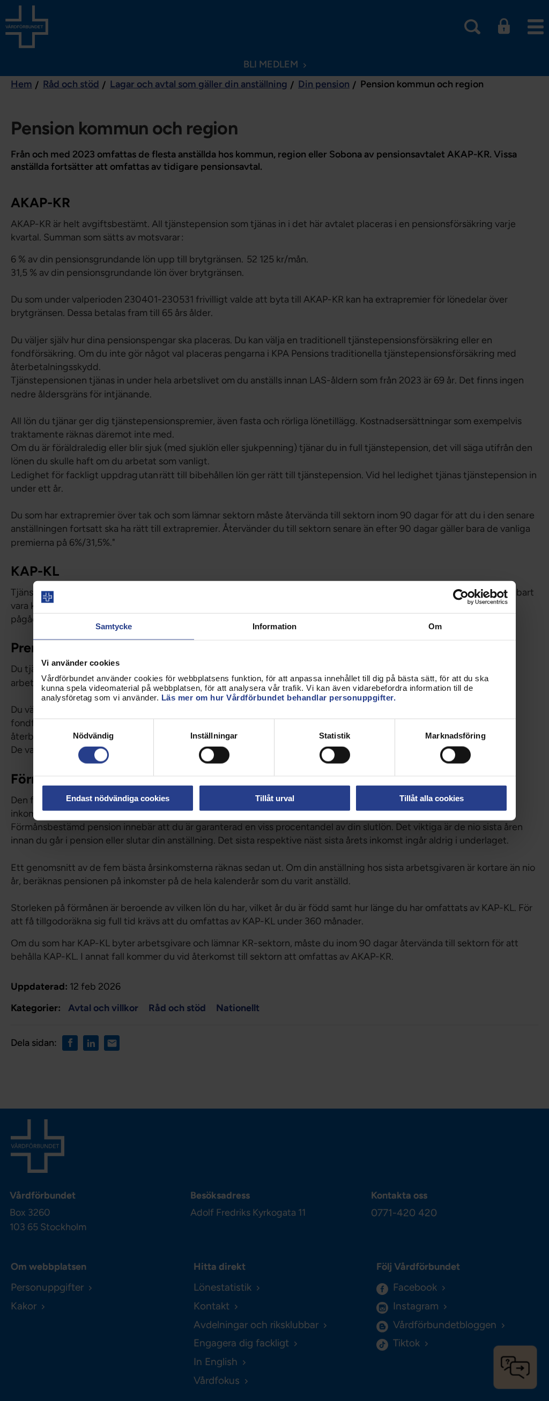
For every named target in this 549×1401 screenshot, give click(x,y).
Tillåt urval (274, 797)
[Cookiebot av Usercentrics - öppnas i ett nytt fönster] (461, 597)
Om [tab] (435, 626)
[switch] (214, 755)
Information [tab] (274, 626)
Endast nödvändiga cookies (117, 797)
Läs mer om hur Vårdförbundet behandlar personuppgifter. (278, 697)
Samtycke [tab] (113, 626)
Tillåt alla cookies (431, 797)
